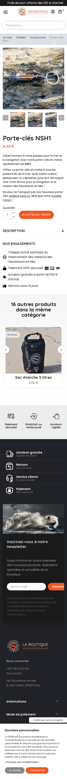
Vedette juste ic (19, 196)
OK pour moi (37, 770)
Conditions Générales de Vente (28, 608)
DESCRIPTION (14, 231)
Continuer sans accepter (48, 720)
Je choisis (15, 770)
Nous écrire (14, 673)
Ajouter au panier (36, 214)
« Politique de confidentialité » (22, 762)
